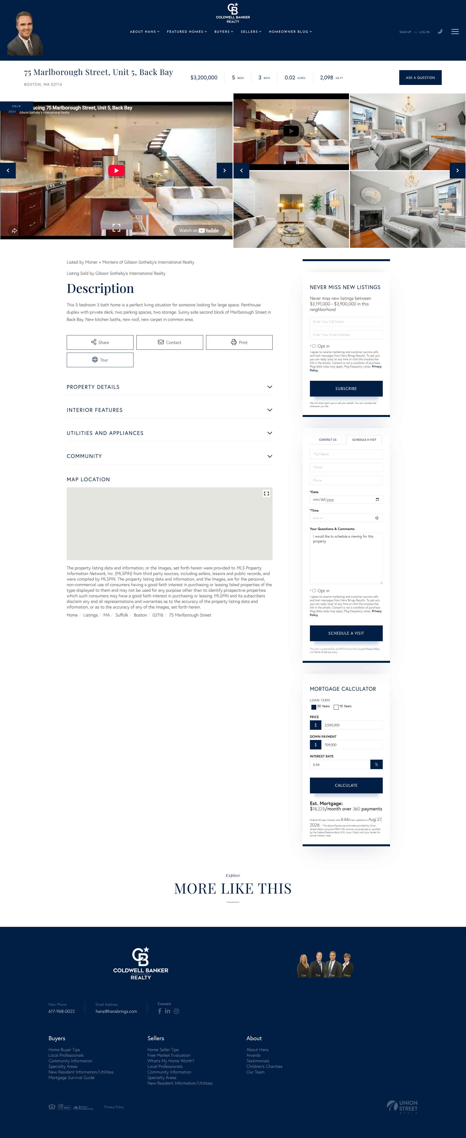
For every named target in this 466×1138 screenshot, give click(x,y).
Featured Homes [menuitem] (185, 32)
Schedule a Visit (364, 440)
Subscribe (346, 388)
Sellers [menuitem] (249, 32)
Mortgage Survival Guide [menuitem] (72, 1077)
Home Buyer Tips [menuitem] (64, 1049)
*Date (314, 492)
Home (72, 615)
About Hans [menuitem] (143, 32)
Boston (140, 615)
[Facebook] (159, 1011)
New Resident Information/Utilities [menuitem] (81, 1072)
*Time (314, 510)
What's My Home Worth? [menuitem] (171, 1060)
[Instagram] (176, 1011)
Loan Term (320, 700)
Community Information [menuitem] (70, 1060)
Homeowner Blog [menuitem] (288, 32)
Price (314, 717)
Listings (90, 615)
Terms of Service (322, 652)
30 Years (323, 706)
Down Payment (323, 736)
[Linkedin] (167, 1011)
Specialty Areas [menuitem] (63, 1066)
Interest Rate (321, 756)
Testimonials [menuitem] (257, 1060)
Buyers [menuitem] (222, 32)
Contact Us (327, 440)
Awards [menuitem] (253, 1055)
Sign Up (405, 32)
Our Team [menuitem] (255, 1072)
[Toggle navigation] (455, 31)
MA (106, 615)
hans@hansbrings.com (116, 1011)
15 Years (346, 706)
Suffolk (122, 615)
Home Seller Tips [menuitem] (163, 1049)
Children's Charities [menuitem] (264, 1066)
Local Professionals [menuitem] (66, 1055)
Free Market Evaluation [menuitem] (169, 1055)
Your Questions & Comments (332, 529)
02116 (158, 615)
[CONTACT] (420, 77)
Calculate (346, 785)
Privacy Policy (373, 648)
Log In (424, 32)
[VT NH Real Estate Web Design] (402, 1107)
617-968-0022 (62, 1011)
